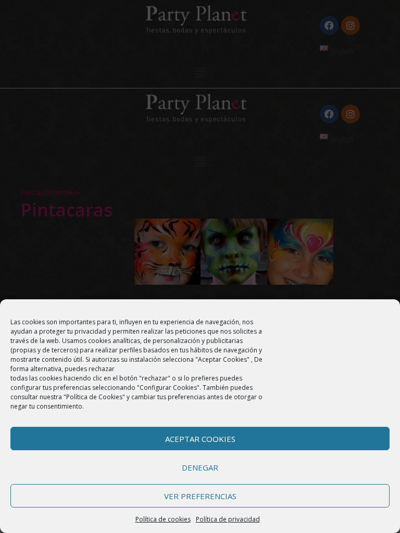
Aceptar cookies (200, 439)
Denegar (200, 467)
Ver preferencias (200, 496)
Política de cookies (163, 519)
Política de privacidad (228, 519)
